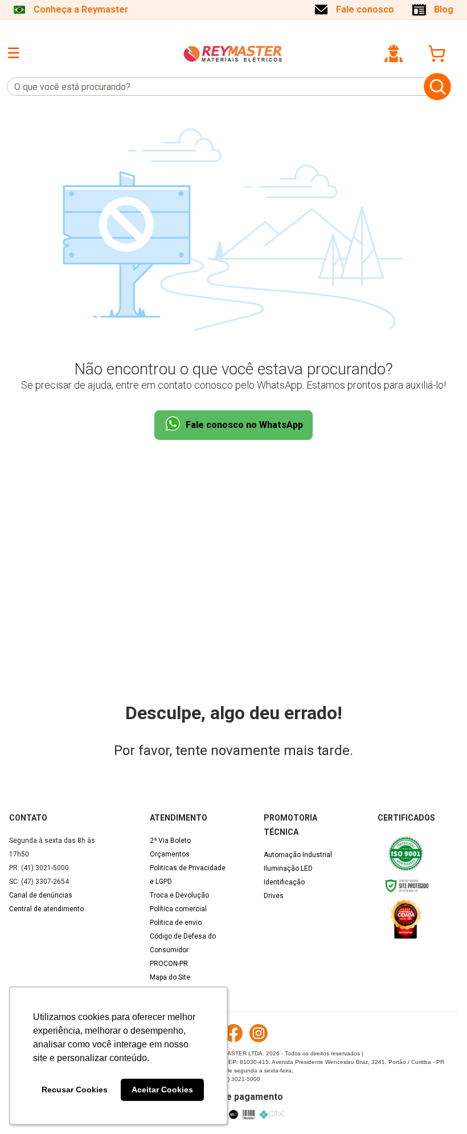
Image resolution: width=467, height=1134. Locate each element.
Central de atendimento (46, 909)
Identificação (284, 882)
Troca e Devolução (179, 895)
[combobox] (213, 86)
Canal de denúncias (40, 895)
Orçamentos (170, 854)
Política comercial (178, 909)
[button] (393, 53)
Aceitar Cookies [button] (162, 1089)
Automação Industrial (298, 855)
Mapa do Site (170, 977)
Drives (274, 896)
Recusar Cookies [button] (75, 1089)
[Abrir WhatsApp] (438, 1105)
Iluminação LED (288, 868)
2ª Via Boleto (170, 841)
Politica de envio (176, 923)
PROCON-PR (169, 964)
